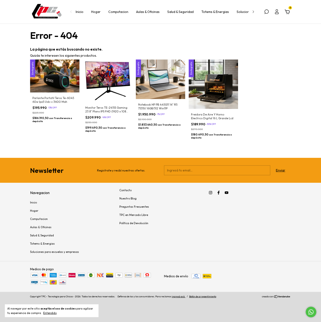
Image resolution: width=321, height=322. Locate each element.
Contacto (125, 190)
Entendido (50, 313)
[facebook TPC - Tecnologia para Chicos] (218, 193)
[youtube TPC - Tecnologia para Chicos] (226, 193)
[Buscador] (266, 12)
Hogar (96, 12)
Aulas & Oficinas (148, 12)
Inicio (79, 12)
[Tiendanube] (276, 297)
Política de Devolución (133, 223)
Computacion (118, 12)
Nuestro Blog (128, 198)
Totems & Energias (215, 12)
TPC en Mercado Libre (133, 215)
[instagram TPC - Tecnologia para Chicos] (210, 193)
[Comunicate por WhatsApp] (311, 312)
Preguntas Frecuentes (134, 206)
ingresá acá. (178, 296)
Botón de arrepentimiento (202, 296)
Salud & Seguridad (180, 12)
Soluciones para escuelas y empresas (54, 252)
